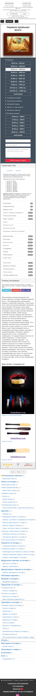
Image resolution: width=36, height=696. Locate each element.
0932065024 (16, 290)
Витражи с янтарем (9, 579)
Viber (24, 14)
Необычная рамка (17, 242)
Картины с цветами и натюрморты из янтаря (18, 519)
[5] (8, 467)
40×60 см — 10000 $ (18, 132)
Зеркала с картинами (10, 566)
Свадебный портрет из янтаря (13, 546)
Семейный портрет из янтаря (13, 549)
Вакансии (17, 689)
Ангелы (5, 496)
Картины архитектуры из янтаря (14, 522)
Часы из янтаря (8, 623)
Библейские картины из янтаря (13, 534)
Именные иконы (8, 493)
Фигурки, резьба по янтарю (12, 605)
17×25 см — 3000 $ (18, 120)
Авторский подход (13, 104)
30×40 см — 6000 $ (18, 126)
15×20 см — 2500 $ (18, 116)
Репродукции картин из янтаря (13, 517)
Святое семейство (9, 502)
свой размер (18, 94)
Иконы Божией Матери (10, 487)
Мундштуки (6, 611)
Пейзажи (6, 514)
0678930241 (6, 290)
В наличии (5, 653)
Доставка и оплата (8, 225)
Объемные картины (13, 110)
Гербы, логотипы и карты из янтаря (15, 528)
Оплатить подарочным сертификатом (17, 212)
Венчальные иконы (9, 485)
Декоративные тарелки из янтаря (15, 569)
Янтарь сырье (7, 646)
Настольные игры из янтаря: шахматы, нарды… (19, 637)
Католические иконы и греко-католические (17, 508)
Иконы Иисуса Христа (10, 490)
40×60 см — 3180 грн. (18, 75)
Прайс (19, 472)
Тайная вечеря (7, 499)
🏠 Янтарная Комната (6, 680)
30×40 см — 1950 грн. (18, 69)
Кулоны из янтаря (9, 593)
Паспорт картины (17, 272)
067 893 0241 (14, 14)
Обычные (10, 60)
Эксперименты (8, 659)
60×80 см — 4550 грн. (18, 81)
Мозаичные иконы (9, 478)
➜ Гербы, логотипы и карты (21, 680)
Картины (5, 511)
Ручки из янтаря (8, 608)
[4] (11, 464)
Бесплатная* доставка (9, 228)
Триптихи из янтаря (9, 563)
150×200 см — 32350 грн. (18, 91)
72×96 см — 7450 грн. (18, 84)
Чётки (4, 628)
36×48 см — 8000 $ (18, 129)
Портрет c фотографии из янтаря (14, 557)
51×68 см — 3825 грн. (18, 78)
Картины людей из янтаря (11, 525)
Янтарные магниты (9, 634)
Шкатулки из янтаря (9, 620)
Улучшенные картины (14, 101)
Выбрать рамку (7, 257)
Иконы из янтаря (8, 482)
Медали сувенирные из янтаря (13, 572)
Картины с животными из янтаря (14, 531)
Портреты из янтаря (10, 543)
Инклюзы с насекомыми (11, 625)
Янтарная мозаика (13, 113)
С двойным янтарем (14, 98)
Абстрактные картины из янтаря (13, 537)
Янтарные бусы (8, 588)
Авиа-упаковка (17, 262)
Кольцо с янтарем (9, 591)
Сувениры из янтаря (10, 602)
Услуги (4, 640)
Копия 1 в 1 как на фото (15, 107)
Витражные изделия (9, 582)
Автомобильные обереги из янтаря (15, 631)
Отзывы (5, 222)
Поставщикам (18, 686)
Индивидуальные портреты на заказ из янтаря (18, 552)
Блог (3, 656)
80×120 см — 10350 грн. (18, 88)
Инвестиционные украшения (12, 599)
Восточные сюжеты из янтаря (13, 540)
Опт (24, 472)
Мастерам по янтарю (10, 643)
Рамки (13, 472)
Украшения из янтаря (10, 585)
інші (28, 290)
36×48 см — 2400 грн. (18, 72)
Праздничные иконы (9, 505)
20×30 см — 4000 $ (18, 123)
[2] (6, 464)
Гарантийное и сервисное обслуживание (14, 231)
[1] (4, 464)
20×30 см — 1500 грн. (18, 66)
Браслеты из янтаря (9, 596)
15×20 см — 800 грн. (18, 63)
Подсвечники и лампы (10, 617)
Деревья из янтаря (9, 614)
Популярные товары (10, 649)
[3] (9, 464)
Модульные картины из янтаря (14, 560)
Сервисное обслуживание (18, 683)
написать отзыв (28, 465)
